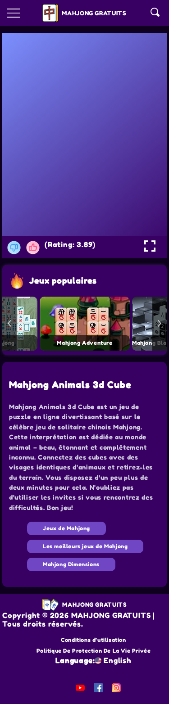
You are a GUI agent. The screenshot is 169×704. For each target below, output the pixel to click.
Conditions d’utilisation (93, 639)
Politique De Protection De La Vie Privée (94, 650)
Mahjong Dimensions (71, 564)
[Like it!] (33, 247)
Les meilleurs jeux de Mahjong (85, 546)
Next (159, 324)
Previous (9, 324)
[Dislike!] (14, 247)
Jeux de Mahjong (66, 528)
